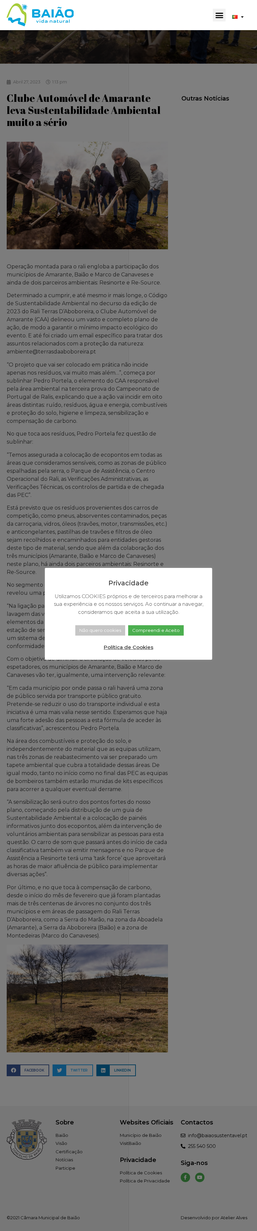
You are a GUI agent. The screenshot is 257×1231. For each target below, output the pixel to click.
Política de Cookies (128, 647)
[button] (219, 15)
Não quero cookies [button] (100, 630)
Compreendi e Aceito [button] (156, 630)
